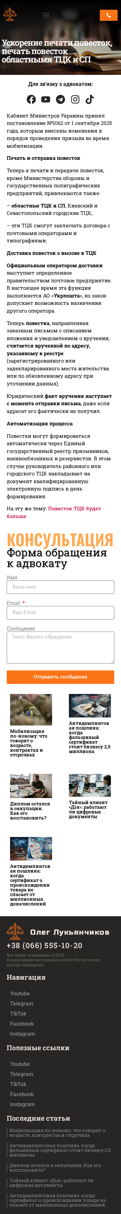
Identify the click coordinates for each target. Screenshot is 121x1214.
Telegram (21, 1003)
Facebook (22, 1024)
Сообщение (21, 629)
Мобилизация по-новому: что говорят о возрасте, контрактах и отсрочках (28, 743)
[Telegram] (60, 99)
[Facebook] (31, 99)
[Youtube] (46, 99)
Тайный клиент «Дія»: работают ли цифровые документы (88, 809)
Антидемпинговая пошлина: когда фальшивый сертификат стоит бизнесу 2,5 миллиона (89, 737)
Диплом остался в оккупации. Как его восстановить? (30, 810)
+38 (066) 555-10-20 (45, 945)
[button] (46, 15)
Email (14, 603)
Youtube (20, 993)
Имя (12, 577)
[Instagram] (75, 99)
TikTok (18, 1014)
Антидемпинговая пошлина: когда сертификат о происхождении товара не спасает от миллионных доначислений (30, 885)
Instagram (22, 1034)
